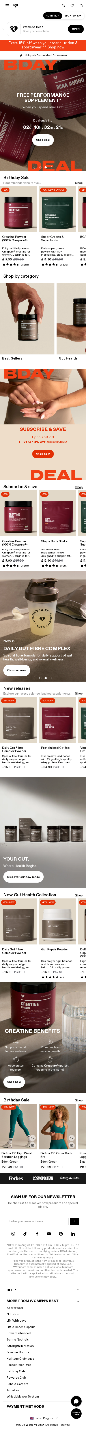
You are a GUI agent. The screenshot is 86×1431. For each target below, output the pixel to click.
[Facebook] (37, 1234)
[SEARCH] (63, 5)
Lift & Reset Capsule (21, 1327)
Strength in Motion (20, 1346)
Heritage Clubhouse (20, 1359)
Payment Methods (25, 1406)
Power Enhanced (19, 1333)
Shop (79, 183)
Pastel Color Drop (19, 1365)
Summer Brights (18, 1352)
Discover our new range (23, 877)
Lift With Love (16, 1321)
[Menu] (7, 6)
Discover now (16, 670)
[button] (34, 167)
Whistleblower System (23, 1396)
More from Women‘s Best (33, 1301)
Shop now (43, 453)
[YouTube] (49, 1234)
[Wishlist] (72, 5)
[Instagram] (13, 1234)
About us (13, 1390)
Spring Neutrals (18, 1339)
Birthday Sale (16, 1371)
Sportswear (73, 15)
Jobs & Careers (17, 1384)
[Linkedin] (73, 1234)
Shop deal (43, 140)
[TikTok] (25, 1234)
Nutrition (52, 15)
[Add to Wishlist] (33, 1138)
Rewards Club (16, 1378)
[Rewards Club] (76, 1413)
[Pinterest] (61, 1234)
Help (11, 1290)
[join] (74, 1221)
